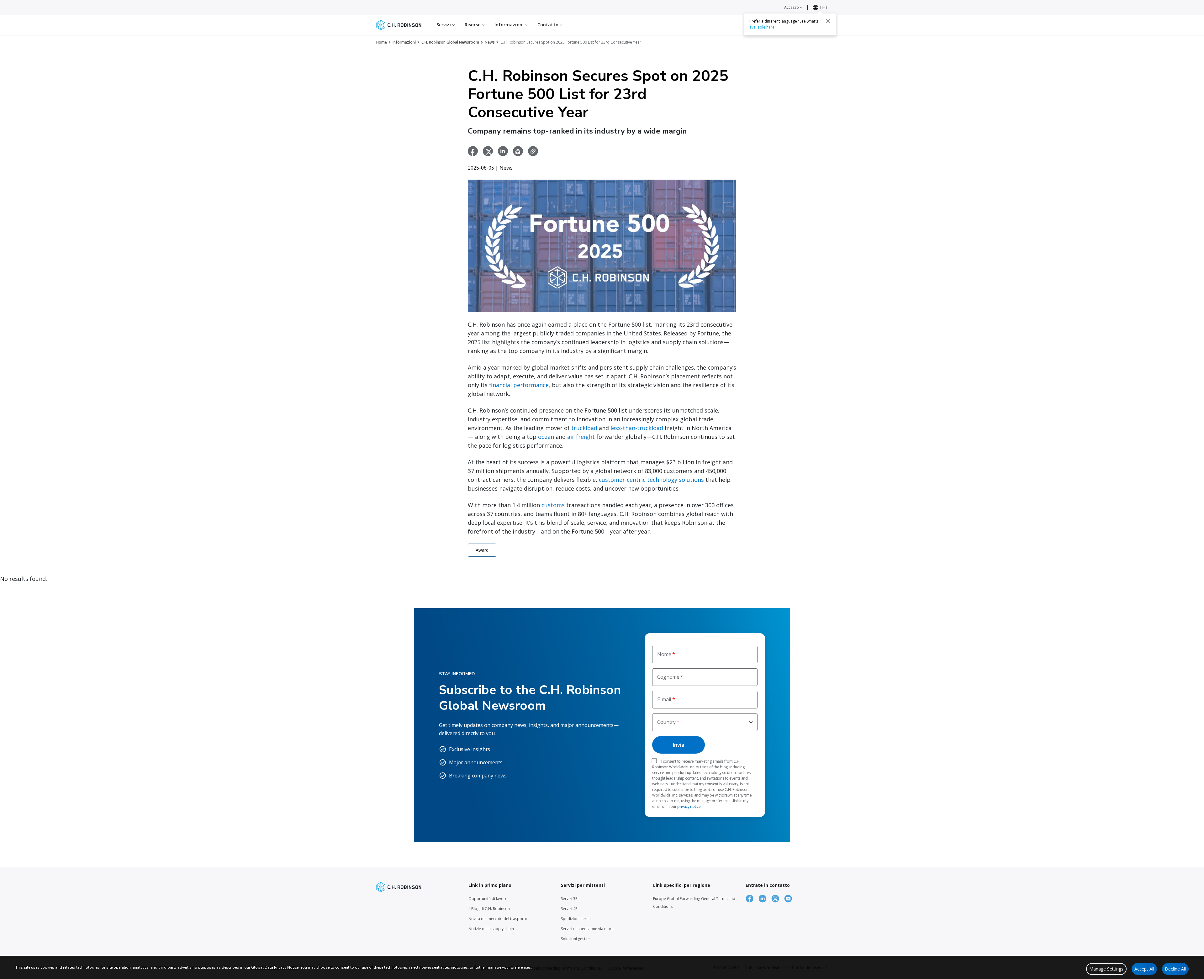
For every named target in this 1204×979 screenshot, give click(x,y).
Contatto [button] (548, 25)
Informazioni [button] (509, 25)
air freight (581, 436)
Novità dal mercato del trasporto (497, 918)
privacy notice (689, 806)
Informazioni (404, 42)
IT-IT (824, 7)
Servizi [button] (444, 25)
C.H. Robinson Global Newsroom (450, 42)
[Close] (828, 21)
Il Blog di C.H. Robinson (489, 908)
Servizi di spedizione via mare (587, 928)
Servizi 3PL (570, 898)
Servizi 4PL (570, 908)
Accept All (1144, 969)
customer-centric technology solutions (651, 479)
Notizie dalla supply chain (491, 928)
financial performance (519, 385)
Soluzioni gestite (575, 938)
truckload (584, 428)
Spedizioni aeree (576, 918)
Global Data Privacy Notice (274, 967)
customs (553, 505)
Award (482, 550)
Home (381, 42)
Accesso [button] (792, 7)
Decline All (1175, 969)
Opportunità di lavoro (488, 898)
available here (761, 27)
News (490, 42)
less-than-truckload (636, 428)
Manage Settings (1106, 969)
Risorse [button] (473, 25)
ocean (546, 436)
